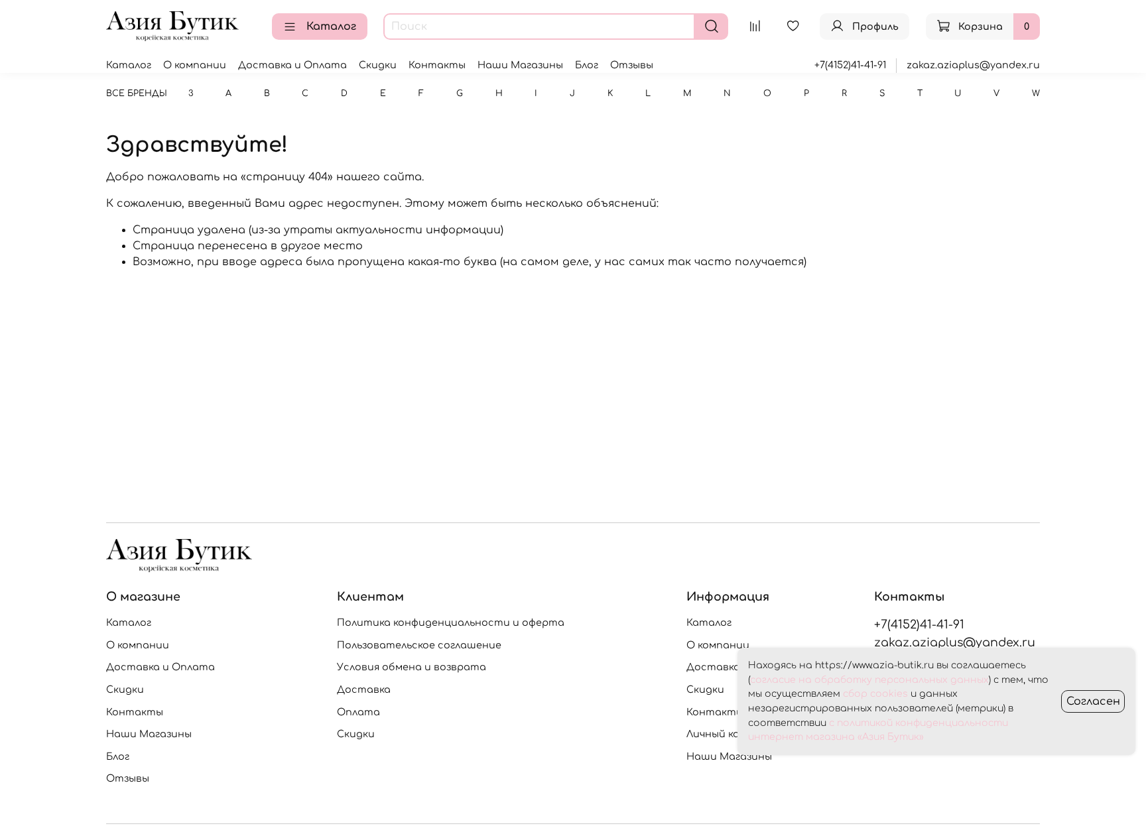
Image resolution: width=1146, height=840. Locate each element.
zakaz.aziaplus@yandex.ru (973, 65)
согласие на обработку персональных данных (869, 680)
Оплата (358, 712)
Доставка (364, 689)
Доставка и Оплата (292, 65)
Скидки (378, 65)
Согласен (1093, 701)
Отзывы (631, 65)
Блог (586, 65)
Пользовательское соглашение (419, 645)
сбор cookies (875, 694)
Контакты (437, 65)
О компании (194, 65)
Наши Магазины (520, 65)
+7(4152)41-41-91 (850, 65)
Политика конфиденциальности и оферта (450, 622)
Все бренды (136, 93)
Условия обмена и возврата (411, 667)
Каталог (331, 26)
